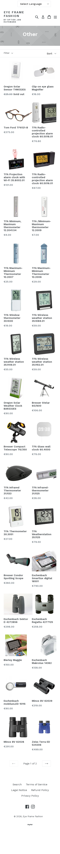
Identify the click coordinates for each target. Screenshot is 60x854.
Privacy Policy (30, 795)
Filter (7, 53)
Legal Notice (19, 790)
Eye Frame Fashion (14, 14)
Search (17, 784)
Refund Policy (40, 790)
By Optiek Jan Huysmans (12, 21)
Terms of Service (36, 784)
